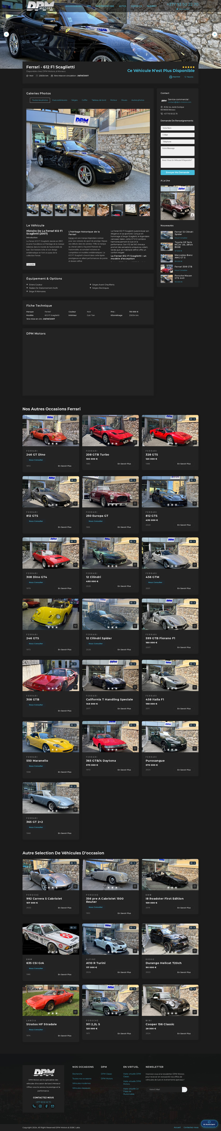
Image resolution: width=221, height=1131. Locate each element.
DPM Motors (107, 1078)
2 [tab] (49, 443)
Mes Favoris (184, 9)
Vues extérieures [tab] (59, 100)
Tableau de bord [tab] (99, 100)
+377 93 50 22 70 (182, 4)
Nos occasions (73, 6)
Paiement (152, 6)
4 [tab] (56, 443)
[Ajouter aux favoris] (75, 442)
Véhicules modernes (81, 1083)
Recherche (77, 1074)
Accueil (177, 1127)
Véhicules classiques (81, 1088)
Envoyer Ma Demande (177, 172)
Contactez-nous (191, 1127)
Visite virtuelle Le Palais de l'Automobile (131, 1091)
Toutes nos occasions (81, 1078)
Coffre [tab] (84, 100)
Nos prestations (105, 6)
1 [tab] (45, 443)
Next (214, 34)
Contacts (136, 6)
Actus (122, 6)
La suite (30, 264)
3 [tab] (52, 443)
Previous (6, 34)
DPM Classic (106, 1074)
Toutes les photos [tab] (40, 100)
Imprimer (176, 77)
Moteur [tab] (113, 100)
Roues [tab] (124, 100)
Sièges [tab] (74, 100)
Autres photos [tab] (137, 100)
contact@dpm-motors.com (179, 102)
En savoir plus (64, 466)
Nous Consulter (36, 460)
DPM (89, 6)
